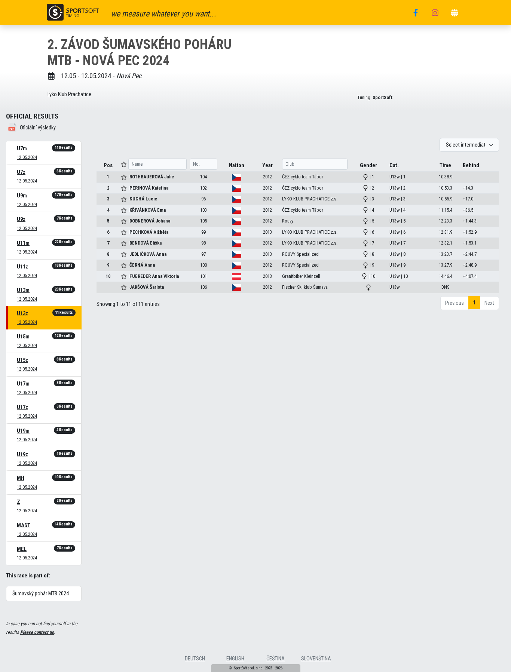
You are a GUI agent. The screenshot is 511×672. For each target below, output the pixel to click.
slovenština (316, 659)
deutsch (195, 659)
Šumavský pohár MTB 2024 (40, 593)
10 (108, 276)
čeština (275, 659)
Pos (108, 165)
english (235, 659)
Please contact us (37, 632)
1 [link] (474, 303)
